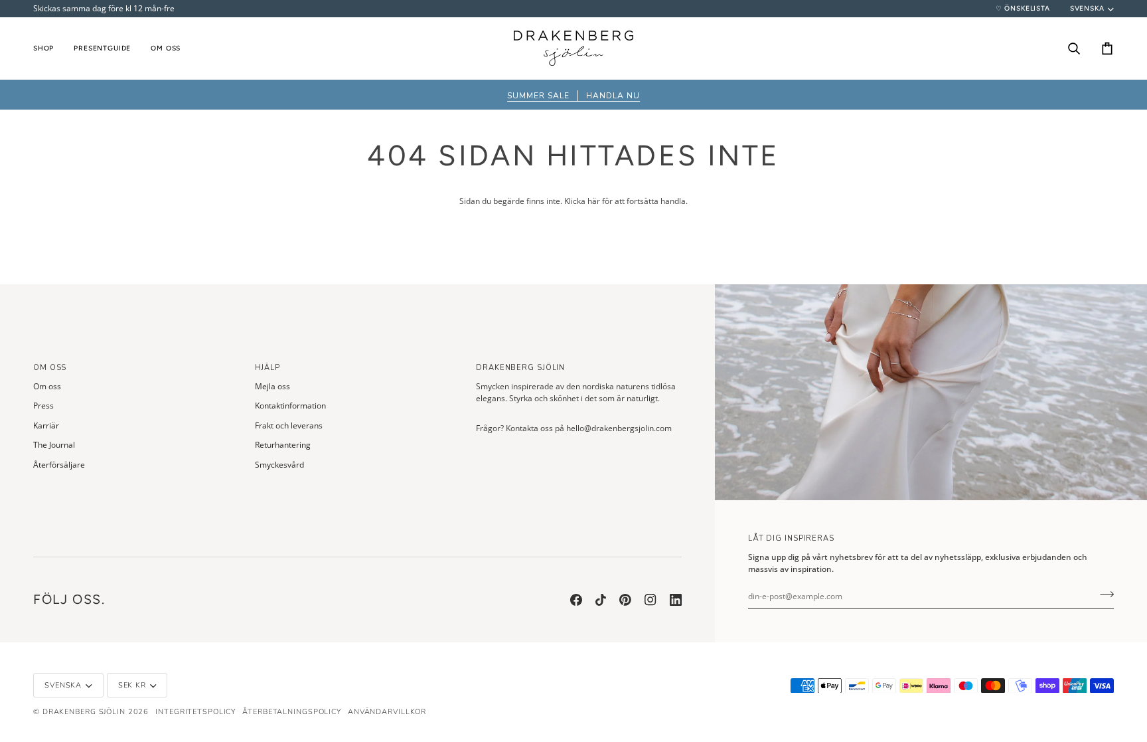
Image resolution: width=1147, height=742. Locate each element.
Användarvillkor (387, 712)
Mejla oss (272, 386)
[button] (48, 48)
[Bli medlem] (1103, 594)
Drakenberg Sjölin (83, 712)
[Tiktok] (600, 600)
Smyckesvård (279, 464)
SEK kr (132, 685)
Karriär (46, 425)
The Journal (54, 444)
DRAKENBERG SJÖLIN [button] (520, 368)
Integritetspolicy (195, 712)
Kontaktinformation (290, 405)
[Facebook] (576, 600)
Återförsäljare (59, 464)
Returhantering (283, 444)
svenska (1087, 8)
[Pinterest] (625, 600)
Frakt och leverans (289, 425)
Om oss (47, 386)
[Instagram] (650, 600)
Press (43, 405)
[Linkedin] (676, 600)
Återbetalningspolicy (291, 712)
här (593, 201)
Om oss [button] (49, 368)
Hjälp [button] (267, 368)
